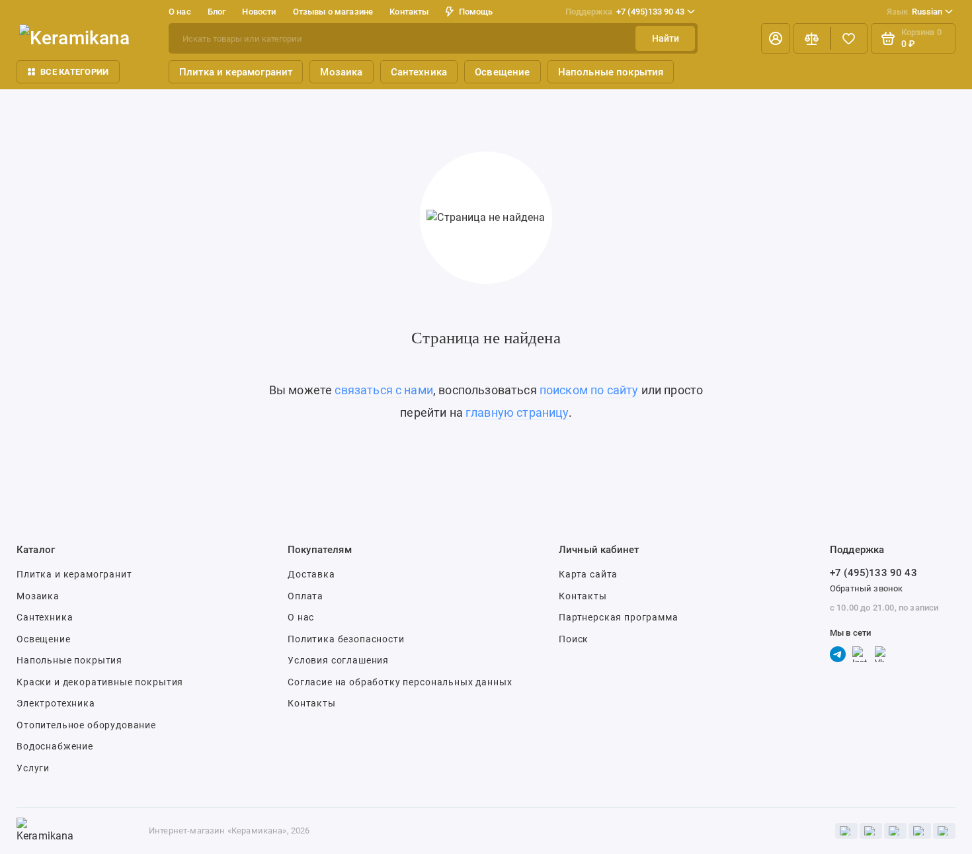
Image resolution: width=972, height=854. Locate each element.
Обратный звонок (866, 588)
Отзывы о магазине (333, 12)
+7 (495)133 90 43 (624, 12)
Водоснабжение (55, 746)
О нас (301, 617)
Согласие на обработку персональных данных (400, 682)
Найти (665, 38)
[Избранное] (849, 38)
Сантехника (419, 72)
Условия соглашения (338, 660)
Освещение (502, 72)
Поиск (573, 639)
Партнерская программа (618, 617)
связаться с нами (384, 390)
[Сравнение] (812, 38)
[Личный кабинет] (775, 38)
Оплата (305, 596)
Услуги (33, 768)
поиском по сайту (589, 390)
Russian (914, 12)
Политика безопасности (346, 639)
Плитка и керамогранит (235, 72)
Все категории (74, 72)
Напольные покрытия (611, 72)
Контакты (408, 12)
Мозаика (341, 72)
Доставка (311, 574)
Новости (259, 12)
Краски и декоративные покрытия (100, 682)
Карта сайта (588, 574)
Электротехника (56, 703)
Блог (217, 12)
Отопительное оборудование (86, 725)
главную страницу (517, 412)
